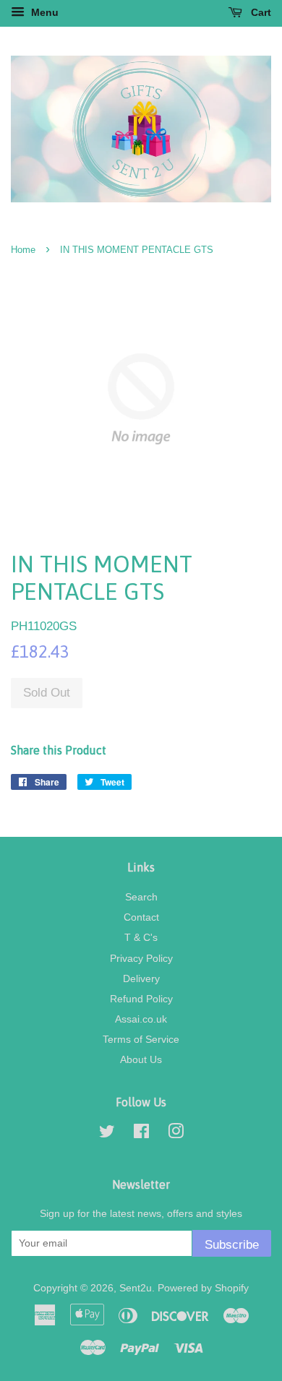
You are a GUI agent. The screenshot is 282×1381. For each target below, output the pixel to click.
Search (141, 897)
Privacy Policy (141, 958)
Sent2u (135, 1288)
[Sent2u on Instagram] (176, 1134)
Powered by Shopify (203, 1288)
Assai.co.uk (141, 1019)
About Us (141, 1059)
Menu (43, 12)
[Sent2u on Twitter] (107, 1134)
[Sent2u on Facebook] (141, 1134)
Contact (141, 917)
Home (23, 249)
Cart (259, 12)
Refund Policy (141, 998)
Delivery (141, 978)
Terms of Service (141, 1039)
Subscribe (232, 1245)
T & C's (141, 937)
